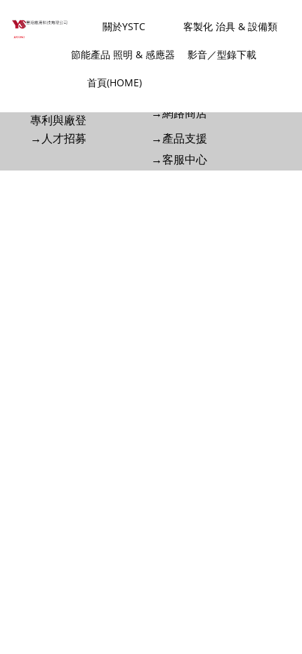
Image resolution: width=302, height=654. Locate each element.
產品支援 (184, 139)
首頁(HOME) (114, 82)
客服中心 (184, 160)
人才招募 (63, 139)
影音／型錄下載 (222, 54)
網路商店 (184, 113)
